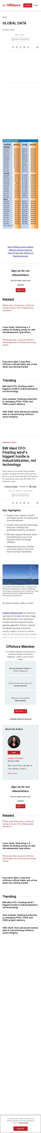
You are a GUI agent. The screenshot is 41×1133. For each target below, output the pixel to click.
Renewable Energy (10, 442)
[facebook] (13, 47)
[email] (28, 47)
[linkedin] (17, 47)
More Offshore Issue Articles (20, 247)
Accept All (20, 1128)
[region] (20, 1124)
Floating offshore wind (12, 613)
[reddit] (24, 47)
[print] (37, 47)
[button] (4, 5)
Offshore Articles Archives (20, 250)
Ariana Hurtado (11, 486)
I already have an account (21, 719)
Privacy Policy (23, 1123)
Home (5, 17)
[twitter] (20, 47)
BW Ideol (32, 486)
